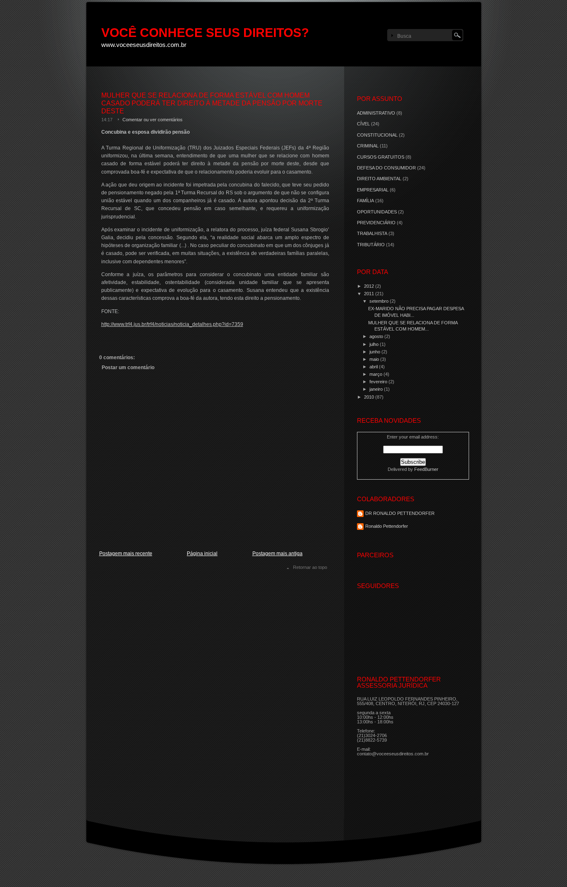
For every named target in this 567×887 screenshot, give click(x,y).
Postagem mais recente (125, 553)
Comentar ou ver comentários (152, 119)
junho (375, 351)
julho (374, 344)
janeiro (376, 389)
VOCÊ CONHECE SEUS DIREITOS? (205, 32)
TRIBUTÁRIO (371, 244)
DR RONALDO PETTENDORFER (400, 513)
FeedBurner (426, 469)
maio (374, 359)
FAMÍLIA (365, 200)
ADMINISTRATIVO (376, 112)
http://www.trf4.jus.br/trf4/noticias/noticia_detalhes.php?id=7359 (172, 324)
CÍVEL (363, 123)
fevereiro (379, 381)
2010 (369, 396)
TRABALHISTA (372, 233)
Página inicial (202, 553)
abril (374, 366)
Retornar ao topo (310, 567)
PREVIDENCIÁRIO (376, 222)
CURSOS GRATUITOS (380, 156)
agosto (376, 336)
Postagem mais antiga (277, 553)
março (376, 374)
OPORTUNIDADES (377, 211)
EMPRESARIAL (373, 189)
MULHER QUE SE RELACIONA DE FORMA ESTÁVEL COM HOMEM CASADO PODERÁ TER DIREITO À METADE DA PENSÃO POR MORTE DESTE (212, 103)
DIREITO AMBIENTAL (379, 178)
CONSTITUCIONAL (377, 134)
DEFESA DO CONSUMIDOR (386, 167)
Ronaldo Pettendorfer (386, 526)
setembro (379, 301)
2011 (369, 293)
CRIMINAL (368, 145)
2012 (369, 286)
